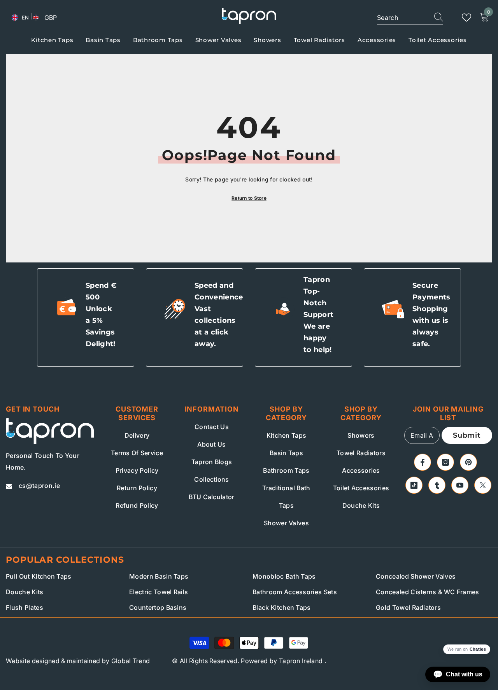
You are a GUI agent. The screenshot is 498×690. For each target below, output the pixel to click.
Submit (467, 435)
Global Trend (130, 661)
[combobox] (401, 18)
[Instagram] (445, 462)
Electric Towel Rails (158, 592)
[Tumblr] (436, 485)
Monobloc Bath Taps (284, 576)
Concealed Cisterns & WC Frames (427, 592)
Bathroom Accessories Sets (295, 592)
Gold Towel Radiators (408, 607)
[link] (85, 317)
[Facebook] (422, 462)
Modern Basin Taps (158, 576)
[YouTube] (459, 485)
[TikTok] (414, 485)
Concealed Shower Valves (416, 576)
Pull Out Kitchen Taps (39, 576)
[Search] (410, 18)
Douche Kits (25, 592)
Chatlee (478, 649)
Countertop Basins (157, 607)
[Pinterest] (468, 462)
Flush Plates (24, 607)
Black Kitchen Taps (282, 607)
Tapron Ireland (301, 661)
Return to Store (249, 198)
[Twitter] (482, 485)
